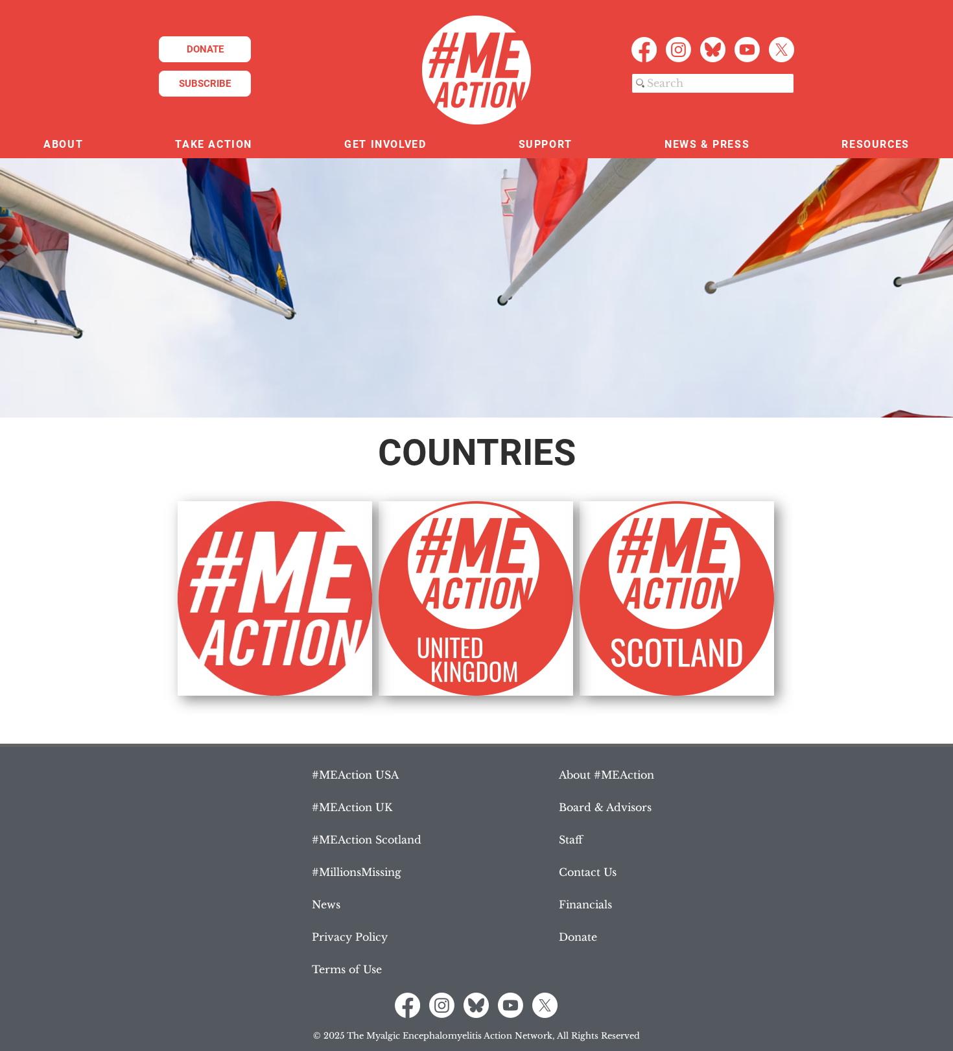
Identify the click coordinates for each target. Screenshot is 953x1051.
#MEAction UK (352, 807)
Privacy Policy (350, 936)
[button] (63, 145)
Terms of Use (347, 969)
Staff (571, 839)
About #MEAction (606, 774)
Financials (585, 904)
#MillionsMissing (356, 872)
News (326, 904)
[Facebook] (644, 49)
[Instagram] (678, 49)
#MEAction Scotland (366, 839)
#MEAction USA (355, 774)
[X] (781, 49)
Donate (578, 936)
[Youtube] (747, 49)
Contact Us (588, 872)
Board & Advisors (605, 807)
